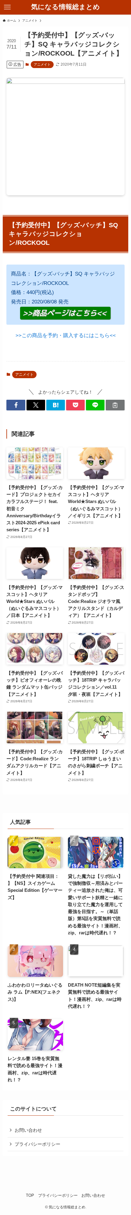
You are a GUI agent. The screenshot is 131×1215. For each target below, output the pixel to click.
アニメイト (42, 64)
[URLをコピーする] (115, 405)
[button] (15, 405)
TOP (30, 1195)
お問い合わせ (28, 1130)
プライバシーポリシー (37, 1144)
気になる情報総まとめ (65, 7)
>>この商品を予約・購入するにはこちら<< (66, 335)
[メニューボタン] (7, 7)
